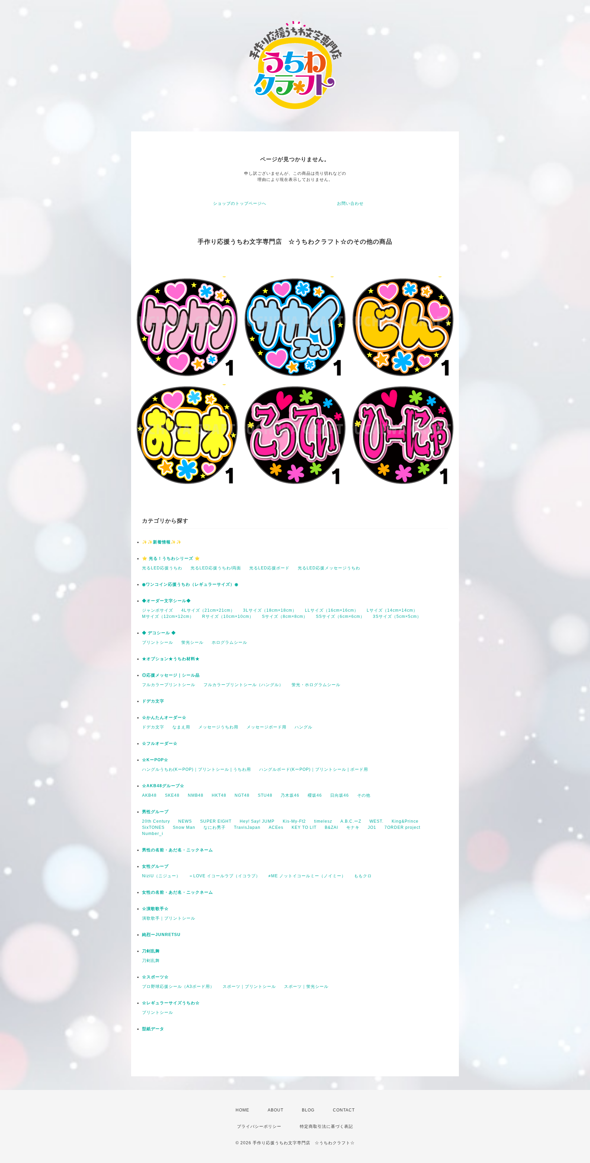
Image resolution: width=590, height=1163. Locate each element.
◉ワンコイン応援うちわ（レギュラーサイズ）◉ (190, 584)
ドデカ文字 (153, 701)
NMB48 (195, 795)
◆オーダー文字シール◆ (166, 600)
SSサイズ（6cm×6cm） (340, 616)
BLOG (308, 1110)
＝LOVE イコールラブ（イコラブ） (224, 876)
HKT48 (219, 795)
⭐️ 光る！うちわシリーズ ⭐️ (171, 558)
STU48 (265, 795)
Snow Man (184, 827)
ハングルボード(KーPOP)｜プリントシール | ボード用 (313, 769)
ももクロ (363, 876)
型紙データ (153, 1028)
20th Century (156, 821)
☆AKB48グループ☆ (163, 785)
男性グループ (155, 811)
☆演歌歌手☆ (155, 908)
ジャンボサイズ (157, 610)
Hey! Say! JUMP (257, 821)
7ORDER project (402, 827)
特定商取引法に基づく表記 (326, 1126)
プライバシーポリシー (259, 1126)
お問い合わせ (350, 203)
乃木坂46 (290, 795)
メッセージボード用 (266, 727)
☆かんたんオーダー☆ (164, 717)
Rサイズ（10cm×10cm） (228, 616)
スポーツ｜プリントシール (249, 986)
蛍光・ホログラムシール (316, 684)
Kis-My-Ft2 (294, 821)
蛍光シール (192, 642)
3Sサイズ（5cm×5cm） (397, 616)
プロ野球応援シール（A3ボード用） (178, 986)
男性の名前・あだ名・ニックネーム (177, 850)
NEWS (185, 821)
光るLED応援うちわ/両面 (216, 568)
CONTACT (344, 1110)
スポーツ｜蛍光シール (306, 986)
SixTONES (153, 827)
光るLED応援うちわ (162, 568)
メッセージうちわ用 (218, 727)
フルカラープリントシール (168, 684)
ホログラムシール (229, 642)
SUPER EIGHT (215, 821)
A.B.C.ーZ (350, 821)
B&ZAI (331, 827)
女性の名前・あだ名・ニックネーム (177, 892)
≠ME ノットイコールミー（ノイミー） (307, 876)
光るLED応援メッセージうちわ (329, 568)
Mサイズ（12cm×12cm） (168, 616)
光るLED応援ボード (269, 568)
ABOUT (275, 1110)
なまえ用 (181, 727)
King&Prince (405, 821)
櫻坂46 (315, 795)
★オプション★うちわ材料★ (171, 658)
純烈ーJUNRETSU (161, 934)
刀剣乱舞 (151, 951)
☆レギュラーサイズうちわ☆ (171, 1003)
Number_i (152, 833)
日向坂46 (339, 795)
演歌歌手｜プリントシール (168, 918)
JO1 (372, 827)
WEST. (376, 821)
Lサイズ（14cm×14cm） (392, 610)
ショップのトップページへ (239, 203)
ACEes (276, 827)
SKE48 (172, 795)
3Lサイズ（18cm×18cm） (270, 610)
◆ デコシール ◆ (159, 632)
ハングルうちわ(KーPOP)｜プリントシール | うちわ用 (196, 769)
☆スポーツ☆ (155, 977)
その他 (363, 795)
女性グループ (155, 866)
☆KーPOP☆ (155, 759)
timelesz (323, 821)
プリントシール (157, 642)
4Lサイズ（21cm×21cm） (208, 610)
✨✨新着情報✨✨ (162, 542)
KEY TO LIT (304, 827)
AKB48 (149, 795)
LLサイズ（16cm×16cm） (332, 610)
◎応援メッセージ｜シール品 (171, 675)
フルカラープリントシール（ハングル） (243, 684)
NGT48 (242, 795)
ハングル (303, 727)
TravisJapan (247, 827)
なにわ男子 (214, 827)
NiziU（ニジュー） (161, 876)
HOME (242, 1110)
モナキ (353, 827)
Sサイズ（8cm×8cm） (285, 616)
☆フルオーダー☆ (160, 743)
